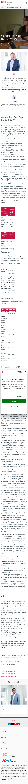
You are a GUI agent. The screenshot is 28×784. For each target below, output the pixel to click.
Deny (14, 411)
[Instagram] (18, 724)
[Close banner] (25, 371)
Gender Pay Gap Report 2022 (8, 673)
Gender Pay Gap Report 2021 (8, 676)
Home (2, 7)
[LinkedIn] (9, 724)
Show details (20, 396)
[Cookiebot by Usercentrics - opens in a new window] (16, 372)
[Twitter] (12, 724)
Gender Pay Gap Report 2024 (8, 671)
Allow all (14, 401)
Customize (13, 406)
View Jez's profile (14, 109)
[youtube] (15, 724)
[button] (1, 699)
